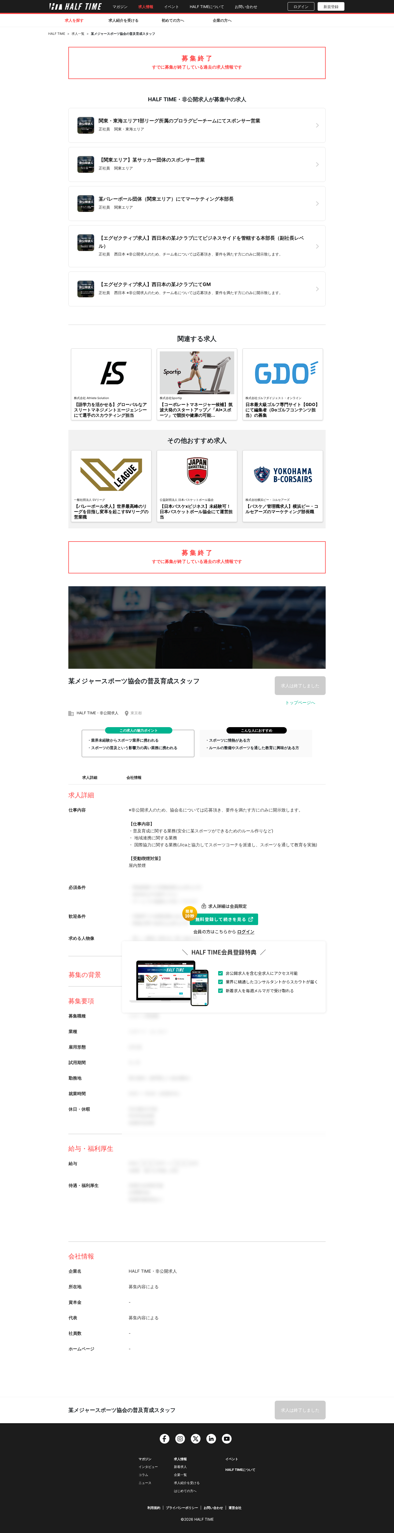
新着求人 (180, 1467)
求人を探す (74, 20)
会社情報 (134, 777)
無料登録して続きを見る (220, 919)
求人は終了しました (300, 685)
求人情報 (145, 6)
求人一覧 (78, 34)
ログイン (300, 6)
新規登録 (331, 6)
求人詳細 (89, 777)
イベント (171, 6)
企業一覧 (180, 1475)
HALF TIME (56, 34)
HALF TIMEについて (207, 6)
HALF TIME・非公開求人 (97, 713)
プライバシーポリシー (182, 1508)
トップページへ (300, 702)
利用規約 (153, 1508)
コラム (143, 1475)
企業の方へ (222, 20)
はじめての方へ (185, 1491)
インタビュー (148, 1467)
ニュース (145, 1483)
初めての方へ (173, 20)
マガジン (120, 6)
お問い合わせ (246, 6)
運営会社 (235, 1508)
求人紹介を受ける (124, 20)
